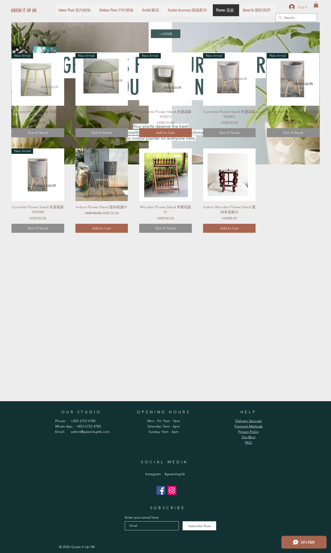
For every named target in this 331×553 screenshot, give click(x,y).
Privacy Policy (248, 432)
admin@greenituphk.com (90, 432)
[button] (316, 4)
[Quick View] (101, 174)
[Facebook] (160, 490)
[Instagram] (172, 490)
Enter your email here (142, 517)
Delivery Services (248, 421)
